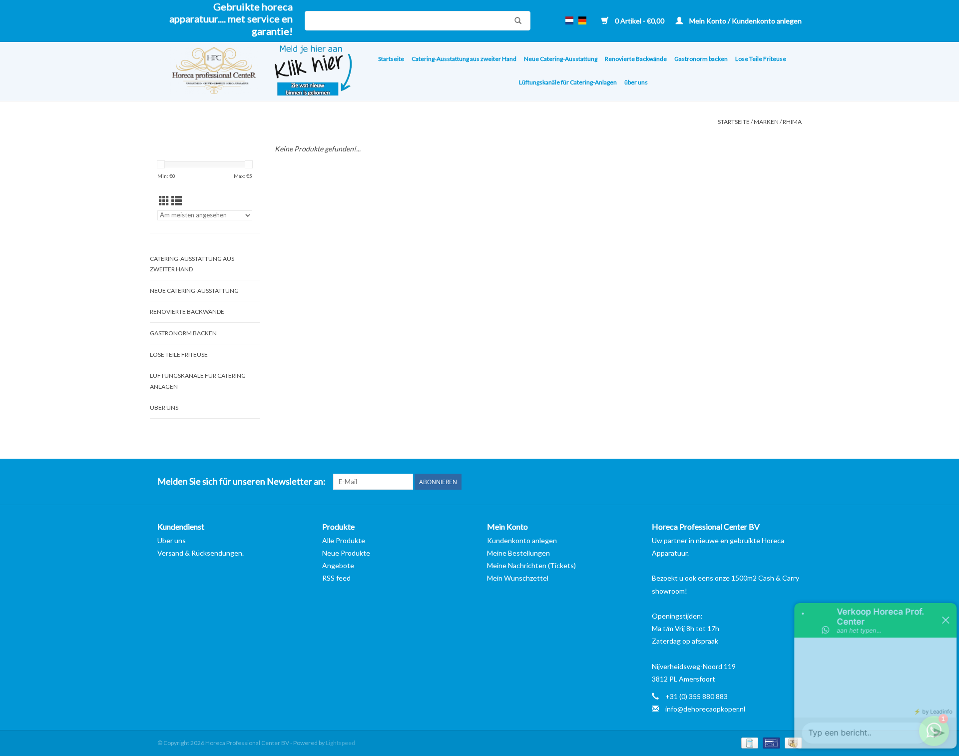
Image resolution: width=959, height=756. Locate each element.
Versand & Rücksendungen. (200, 553)
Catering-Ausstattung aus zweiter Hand (464, 58)
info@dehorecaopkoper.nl (705, 709)
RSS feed (336, 578)
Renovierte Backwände (636, 58)
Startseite (391, 58)
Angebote (338, 565)
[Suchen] (515, 20)
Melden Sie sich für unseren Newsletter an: (241, 481)
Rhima (792, 121)
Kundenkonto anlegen (522, 540)
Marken (766, 121)
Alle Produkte (343, 540)
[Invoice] (748, 742)
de (582, 20)
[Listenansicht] (176, 200)
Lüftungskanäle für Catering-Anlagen (568, 82)
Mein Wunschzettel (517, 578)
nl (569, 20)
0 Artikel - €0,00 (639, 20)
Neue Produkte (346, 553)
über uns (636, 82)
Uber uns (171, 540)
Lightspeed (340, 743)
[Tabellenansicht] (164, 200)
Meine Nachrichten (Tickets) (531, 565)
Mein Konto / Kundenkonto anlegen (745, 20)
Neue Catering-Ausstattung (560, 58)
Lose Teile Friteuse (760, 58)
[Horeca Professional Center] (207, 71)
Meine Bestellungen (518, 553)
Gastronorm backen (701, 58)
